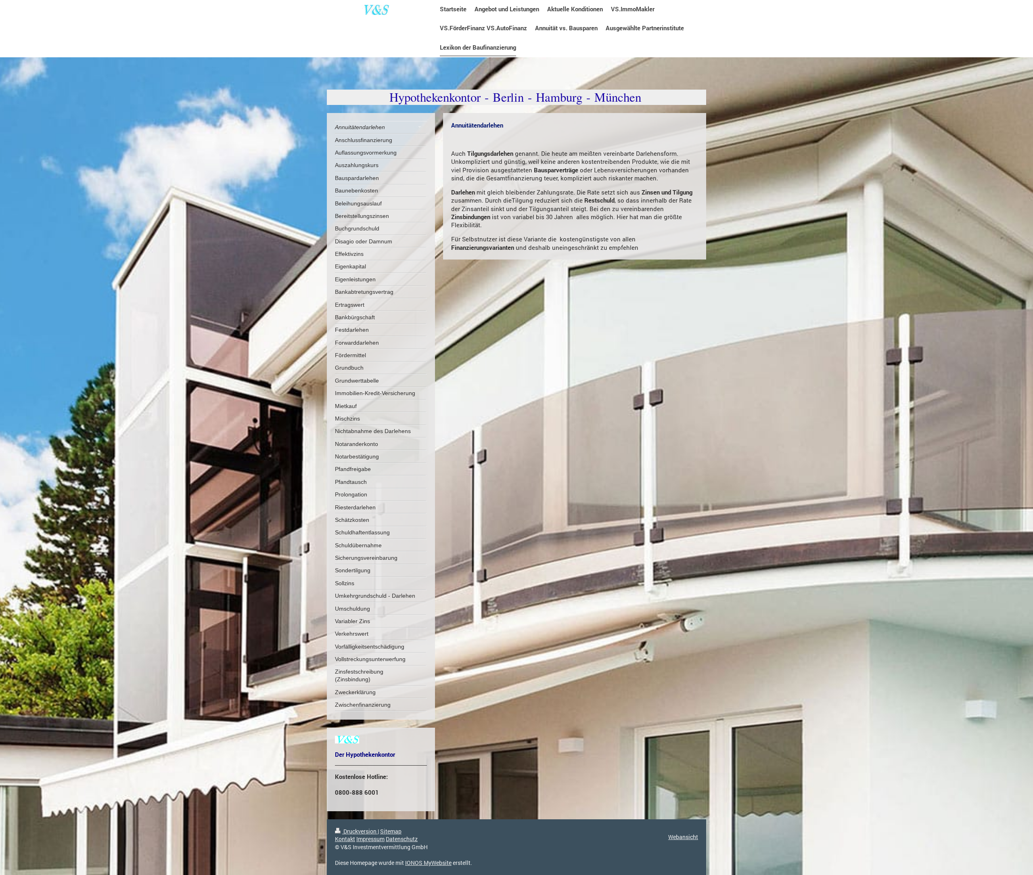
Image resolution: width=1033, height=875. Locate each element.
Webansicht (683, 837)
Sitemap (390, 831)
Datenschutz (402, 839)
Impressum (370, 839)
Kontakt (345, 839)
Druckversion (360, 831)
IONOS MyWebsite (428, 863)
